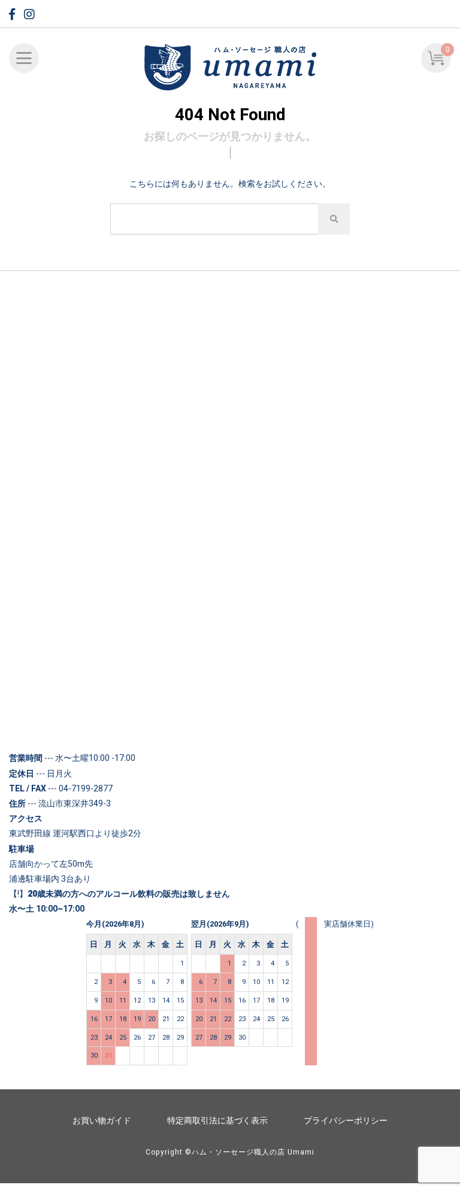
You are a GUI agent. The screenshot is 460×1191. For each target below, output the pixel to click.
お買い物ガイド (101, 1120)
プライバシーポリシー (346, 1120)
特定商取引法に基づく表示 (217, 1120)
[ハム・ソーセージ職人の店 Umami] (230, 68)
